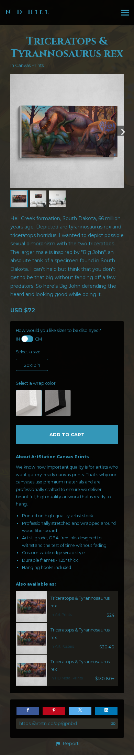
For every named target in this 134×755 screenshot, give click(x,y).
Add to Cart (67, 434)
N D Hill (28, 12)
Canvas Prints (29, 65)
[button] (67, 743)
